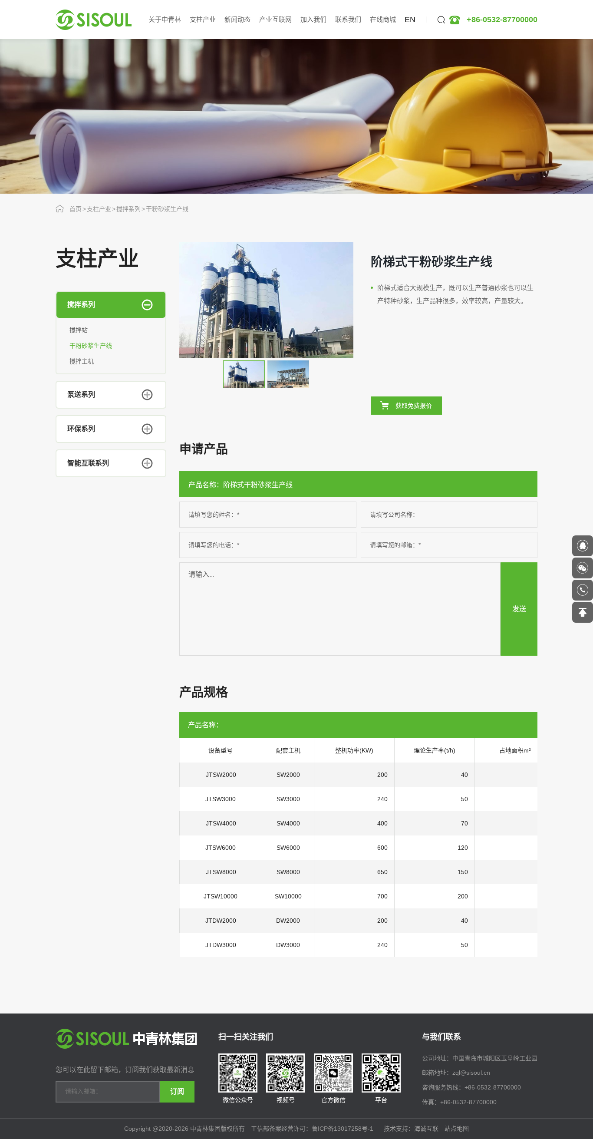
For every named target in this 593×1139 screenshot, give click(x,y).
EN (410, 19)
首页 (75, 208)
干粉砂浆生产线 (167, 208)
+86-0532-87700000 (502, 19)
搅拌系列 (128, 208)
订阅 (177, 1091)
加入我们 (313, 19)
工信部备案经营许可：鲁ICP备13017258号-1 (313, 1128)
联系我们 (348, 19)
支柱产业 (203, 19)
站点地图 (457, 1128)
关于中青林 (164, 19)
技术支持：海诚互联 (411, 1128)
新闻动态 (237, 19)
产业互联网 (275, 19)
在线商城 (383, 19)
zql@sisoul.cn (471, 1072)
